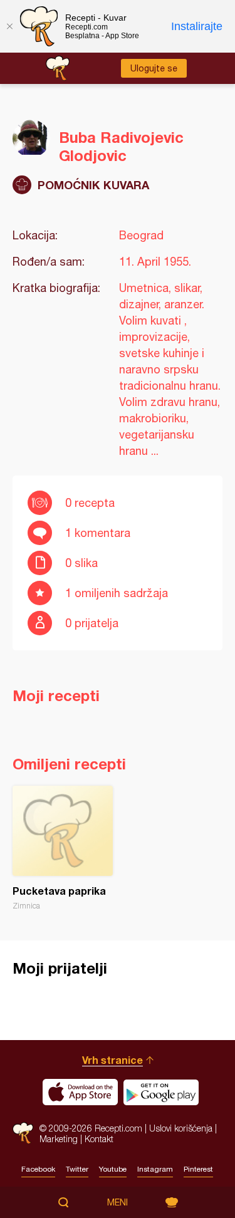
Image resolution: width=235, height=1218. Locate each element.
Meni (117, 1202)
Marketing (58, 1138)
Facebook (38, 1169)
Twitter (77, 1169)
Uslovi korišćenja (180, 1128)
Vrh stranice (112, 1060)
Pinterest (198, 1169)
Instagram (155, 1169)
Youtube (113, 1169)
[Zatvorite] (9, 26)
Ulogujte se (153, 68)
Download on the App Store (80, 1092)
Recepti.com (23, 1133)
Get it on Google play (161, 1092)
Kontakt (99, 1138)
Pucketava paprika (63, 848)
